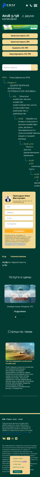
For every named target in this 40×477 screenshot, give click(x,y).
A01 (14, 96)
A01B (20, 119)
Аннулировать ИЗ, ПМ (20, 54)
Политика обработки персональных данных (15, 432)
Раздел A (12, 82)
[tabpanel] (20, 299)
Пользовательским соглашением (15, 244)
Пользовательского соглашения (12, 434)
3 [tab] (21, 317)
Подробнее (20, 311)
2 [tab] (18, 317)
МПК (4, 77)
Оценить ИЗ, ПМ (20, 48)
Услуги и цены (20, 277)
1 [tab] (15, 317)
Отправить (18, 231)
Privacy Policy (6, 471)
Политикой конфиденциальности (15, 243)
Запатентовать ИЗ (20, 36)
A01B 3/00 (29, 144)
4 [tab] (23, 317)
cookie (24, 461)
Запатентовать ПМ (20, 42)
